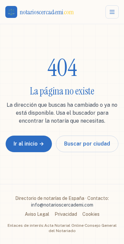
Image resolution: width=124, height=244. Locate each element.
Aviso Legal (37, 214)
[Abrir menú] (112, 12)
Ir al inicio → (29, 144)
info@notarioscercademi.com (62, 205)
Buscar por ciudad (87, 144)
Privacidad (66, 214)
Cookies (91, 214)
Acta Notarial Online (64, 225)
